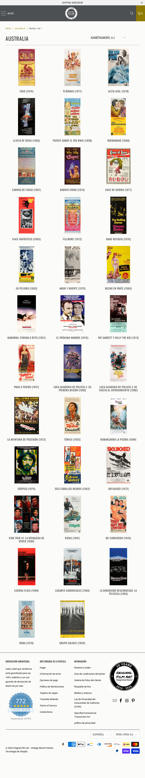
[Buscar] (132, 13)
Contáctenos (46, 712)
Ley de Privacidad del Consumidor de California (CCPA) (86, 703)
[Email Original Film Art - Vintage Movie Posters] (114, 701)
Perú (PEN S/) (124, 734)
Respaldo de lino (82, 686)
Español (98, 734)
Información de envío (50, 674)
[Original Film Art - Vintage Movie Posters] (71, 13)
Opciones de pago (49, 680)
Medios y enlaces (83, 693)
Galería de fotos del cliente (87, 680)
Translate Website (49, 699)
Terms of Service (48, 705)
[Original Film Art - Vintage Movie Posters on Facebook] (121, 701)
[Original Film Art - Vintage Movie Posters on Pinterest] (133, 701)
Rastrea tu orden (82, 667)
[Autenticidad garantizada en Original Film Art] (5, 722)
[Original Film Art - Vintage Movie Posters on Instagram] (127, 701)
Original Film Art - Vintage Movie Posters (33, 748)
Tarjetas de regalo (49, 693)
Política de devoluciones (52, 686)
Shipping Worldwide (72, 2)
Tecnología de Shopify (16, 751)
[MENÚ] (2, 13)
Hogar (43, 667)
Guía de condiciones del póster (89, 674)
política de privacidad (84, 723)
